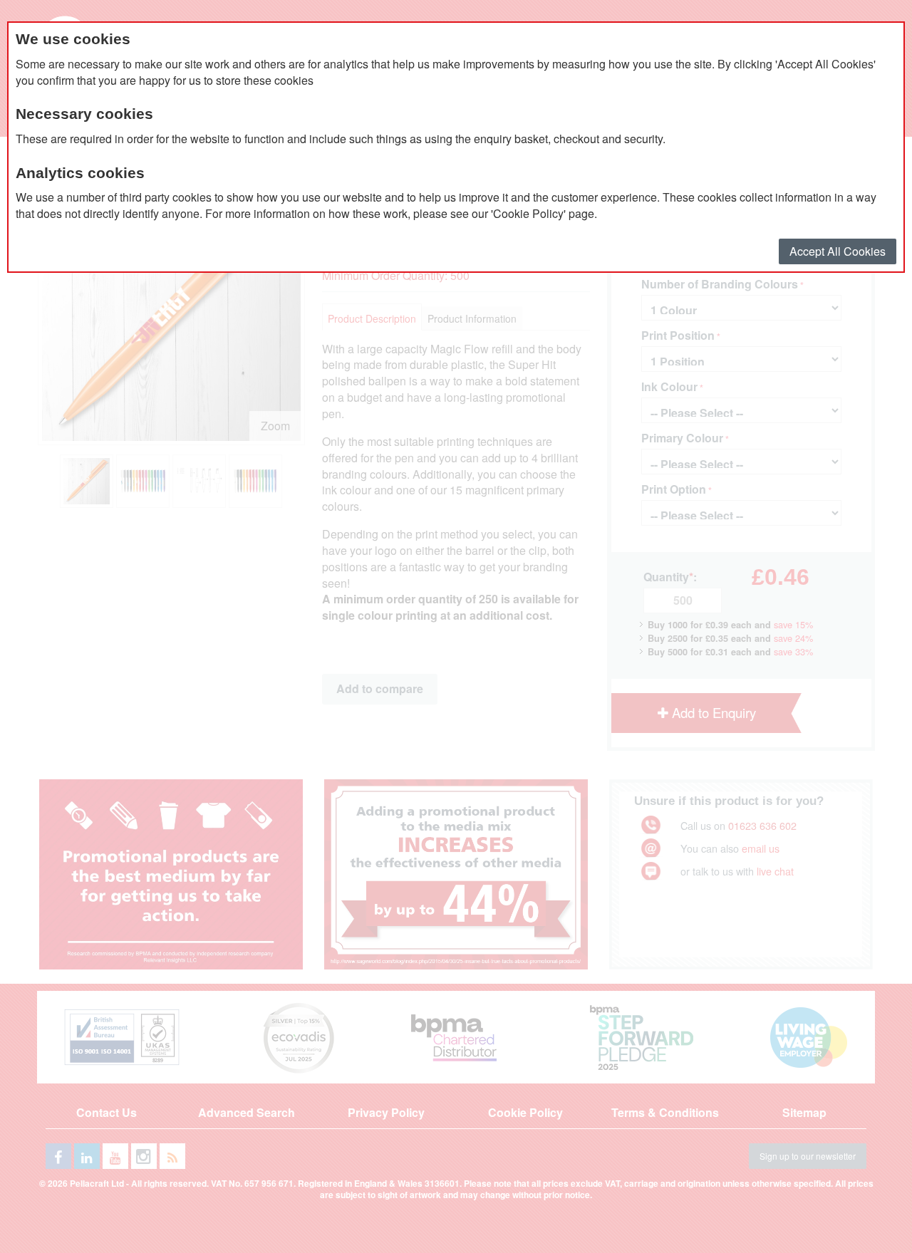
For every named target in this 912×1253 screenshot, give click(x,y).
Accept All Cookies (837, 251)
